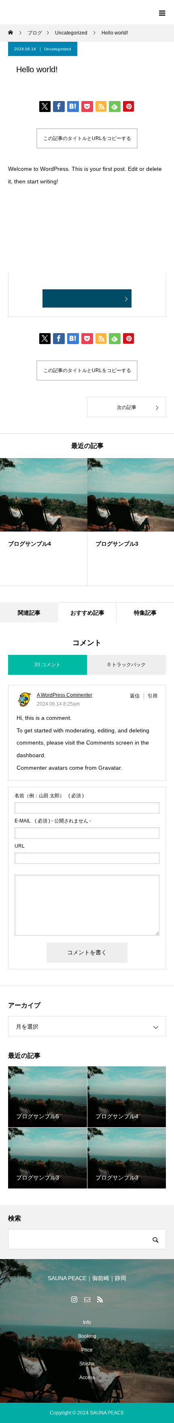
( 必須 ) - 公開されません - (53, 820)
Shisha (87, 1364)
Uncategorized (57, 49)
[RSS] (100, 1299)
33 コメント (47, 664)
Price (87, 1350)
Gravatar (109, 767)
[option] (43, 522)
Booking (87, 1336)
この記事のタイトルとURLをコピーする (87, 138)
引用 (152, 696)
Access (87, 1377)
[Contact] (87, 1299)
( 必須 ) (49, 795)
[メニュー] (162, 12)
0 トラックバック (127, 664)
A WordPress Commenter (64, 695)
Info (87, 1322)
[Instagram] (74, 1299)
